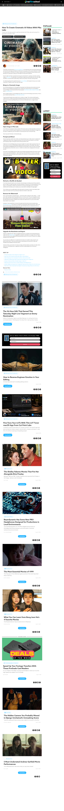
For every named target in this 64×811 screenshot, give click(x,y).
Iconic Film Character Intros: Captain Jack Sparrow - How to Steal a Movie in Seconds (56, 51)
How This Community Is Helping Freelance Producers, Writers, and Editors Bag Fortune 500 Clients (56, 34)
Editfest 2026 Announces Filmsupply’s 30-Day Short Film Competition (56, 61)
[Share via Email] (38, 66)
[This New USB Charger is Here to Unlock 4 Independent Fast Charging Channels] (47, 126)
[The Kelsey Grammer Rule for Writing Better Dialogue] (47, 68)
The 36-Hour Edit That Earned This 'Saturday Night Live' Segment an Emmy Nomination (20, 313)
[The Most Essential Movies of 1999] (22, 555)
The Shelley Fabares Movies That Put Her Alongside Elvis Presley (21, 472)
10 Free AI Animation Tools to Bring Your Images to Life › (14, 254)
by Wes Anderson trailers (31, 89)
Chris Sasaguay (55, 157)
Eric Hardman (7, 577)
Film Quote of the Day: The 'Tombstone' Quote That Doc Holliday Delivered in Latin (56, 137)
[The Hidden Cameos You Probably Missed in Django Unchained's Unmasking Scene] (22, 698)
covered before (9, 91)
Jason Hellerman (8, 722)
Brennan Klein (7, 624)
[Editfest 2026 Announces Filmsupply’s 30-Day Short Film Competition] (47, 59)
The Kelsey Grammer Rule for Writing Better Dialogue (56, 68)
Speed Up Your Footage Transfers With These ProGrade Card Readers (19, 667)
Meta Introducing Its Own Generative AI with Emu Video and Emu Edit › (17, 257)
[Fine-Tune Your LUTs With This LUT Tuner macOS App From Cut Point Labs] (22, 405)
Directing (8, 712)
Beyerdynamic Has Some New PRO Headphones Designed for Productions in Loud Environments (21, 521)
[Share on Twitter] (36, 66)
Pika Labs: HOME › (7, 269)
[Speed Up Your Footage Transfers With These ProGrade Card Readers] (22, 649)
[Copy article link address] (40, 66)
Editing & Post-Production (10, 23)
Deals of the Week (11, 670)
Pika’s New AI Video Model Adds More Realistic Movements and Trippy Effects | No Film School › (22, 265)
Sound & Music (9, 516)
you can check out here (19, 94)
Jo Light (6, 384)
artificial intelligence (18, 69)
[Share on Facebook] (34, 66)
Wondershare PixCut (7, 204)
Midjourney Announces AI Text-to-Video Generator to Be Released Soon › (17, 262)
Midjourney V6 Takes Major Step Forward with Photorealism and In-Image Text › (18, 259)
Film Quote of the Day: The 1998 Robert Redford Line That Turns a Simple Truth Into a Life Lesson (56, 42)
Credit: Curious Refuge (16, 62)
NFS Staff (6, 674)
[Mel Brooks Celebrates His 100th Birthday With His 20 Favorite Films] (47, 117)
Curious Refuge (24, 81)
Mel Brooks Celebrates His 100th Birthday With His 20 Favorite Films (56, 117)
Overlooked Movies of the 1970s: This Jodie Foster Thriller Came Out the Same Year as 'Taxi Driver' (56, 146)
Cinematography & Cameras (11, 663)
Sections (7, 1)
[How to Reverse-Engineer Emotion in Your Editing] (22, 359)
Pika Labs (9, 77)
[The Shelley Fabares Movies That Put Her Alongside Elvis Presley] (22, 454)
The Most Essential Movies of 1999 (19, 571)
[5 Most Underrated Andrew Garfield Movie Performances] (22, 745)
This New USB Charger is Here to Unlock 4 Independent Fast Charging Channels (56, 128)
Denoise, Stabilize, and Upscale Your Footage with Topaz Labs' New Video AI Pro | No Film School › (22, 264)
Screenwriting (54, 65)
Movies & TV (9, 468)
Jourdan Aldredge (11, 65)
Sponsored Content (8, 322)
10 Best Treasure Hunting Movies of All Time (56, 154)
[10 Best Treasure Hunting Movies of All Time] (47, 155)
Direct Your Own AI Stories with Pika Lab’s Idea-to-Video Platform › (16, 256)
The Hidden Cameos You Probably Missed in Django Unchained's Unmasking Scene (21, 716)
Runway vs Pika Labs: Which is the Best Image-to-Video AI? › (15, 261)
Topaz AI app (11, 234)
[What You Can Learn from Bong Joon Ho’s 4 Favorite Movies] (22, 600)
